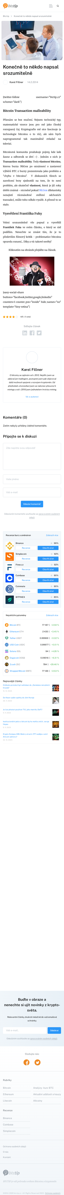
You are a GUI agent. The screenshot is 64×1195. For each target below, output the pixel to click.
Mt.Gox (43, 190)
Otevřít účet (48, 548)
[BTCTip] (10, 6)
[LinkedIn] (24, 333)
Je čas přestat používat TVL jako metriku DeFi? (22, 710)
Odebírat (54, 1030)
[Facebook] (32, 333)
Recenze (26, 548)
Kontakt (7, 1157)
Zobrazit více (52, 535)
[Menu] (51, 6)
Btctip (6, 16)
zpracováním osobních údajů (43, 1038)
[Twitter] (39, 333)
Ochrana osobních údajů (14, 1146)
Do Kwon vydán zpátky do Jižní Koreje (18, 698)
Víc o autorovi (32, 396)
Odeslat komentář (32, 504)
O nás (5, 1152)
